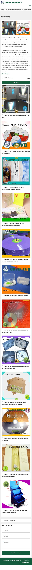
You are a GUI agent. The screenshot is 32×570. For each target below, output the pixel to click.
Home (2, 9)
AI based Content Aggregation (13, 9)
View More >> (6, 74)
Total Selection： (7, 78)
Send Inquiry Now (16, 553)
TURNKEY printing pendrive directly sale (16, 295)
